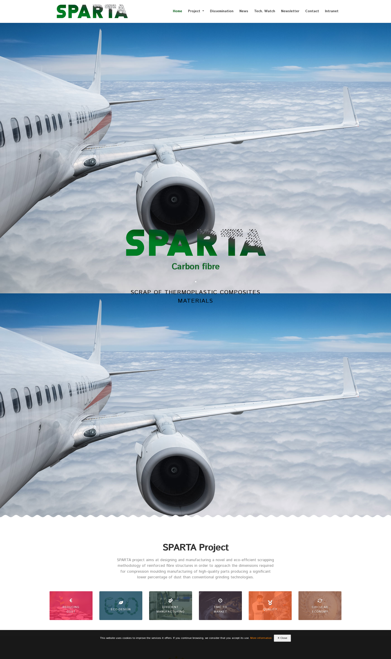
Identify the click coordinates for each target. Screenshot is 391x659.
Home (177, 11)
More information (261, 638)
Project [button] (194, 11)
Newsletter (290, 11)
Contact (312, 11)
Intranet (332, 11)
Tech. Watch (264, 11)
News (243, 11)
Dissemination (222, 11)
